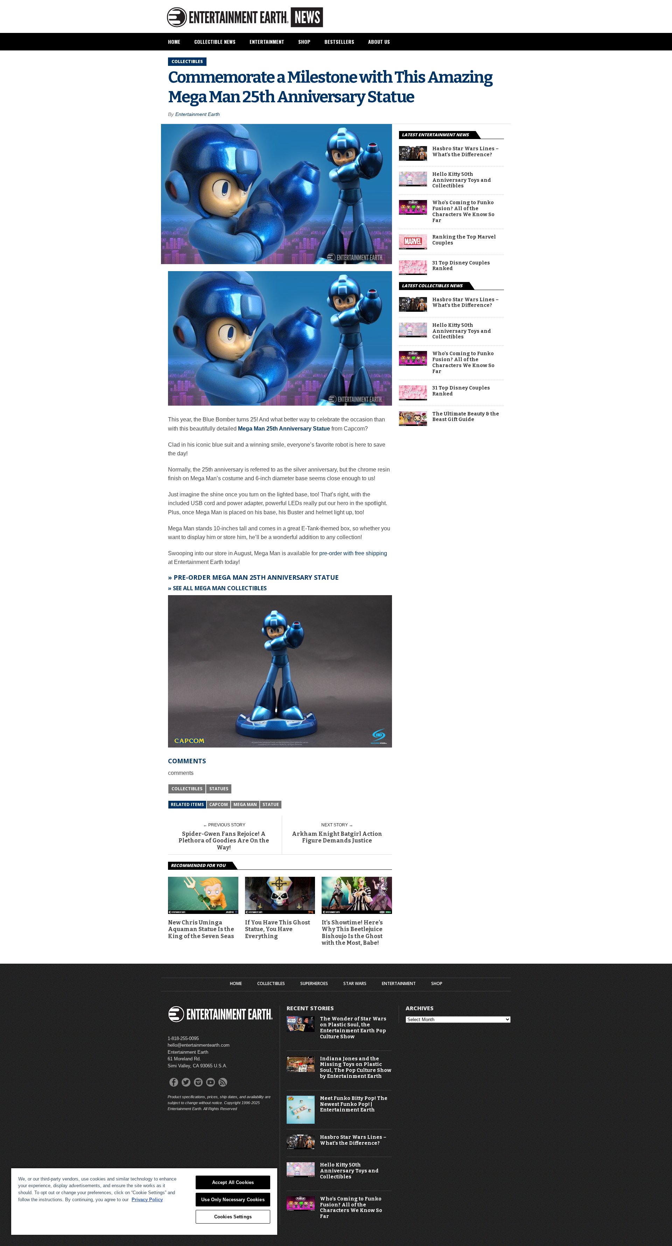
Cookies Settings (233, 1216)
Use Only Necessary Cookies (232, 1199)
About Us (379, 41)
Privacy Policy (147, 1199)
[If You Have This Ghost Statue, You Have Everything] (280, 912)
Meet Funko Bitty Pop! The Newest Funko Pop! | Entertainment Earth (353, 1104)
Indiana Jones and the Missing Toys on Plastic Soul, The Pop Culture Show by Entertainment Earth (355, 1067)
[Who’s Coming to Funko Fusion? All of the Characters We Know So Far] (413, 213)
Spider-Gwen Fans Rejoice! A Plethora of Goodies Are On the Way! (223, 841)
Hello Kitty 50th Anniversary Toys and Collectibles (461, 180)
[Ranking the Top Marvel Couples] (413, 247)
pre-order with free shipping (353, 553)
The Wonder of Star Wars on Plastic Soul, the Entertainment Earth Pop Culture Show (353, 1027)
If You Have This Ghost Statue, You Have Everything (277, 929)
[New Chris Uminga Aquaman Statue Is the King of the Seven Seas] (203, 912)
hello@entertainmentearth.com (199, 1045)
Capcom (218, 804)
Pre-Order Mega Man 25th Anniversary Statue (256, 577)
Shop (304, 41)
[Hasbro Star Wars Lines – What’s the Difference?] (413, 159)
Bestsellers (339, 41)
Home (174, 41)
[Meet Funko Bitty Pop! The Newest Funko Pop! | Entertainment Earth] (301, 1122)
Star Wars (354, 984)
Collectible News (215, 41)
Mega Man (245, 804)
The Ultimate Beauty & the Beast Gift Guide (465, 417)
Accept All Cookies (233, 1182)
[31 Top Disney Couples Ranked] (413, 273)
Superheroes (314, 984)
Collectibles (187, 789)
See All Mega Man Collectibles (220, 588)
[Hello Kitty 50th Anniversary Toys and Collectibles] (413, 184)
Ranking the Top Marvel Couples (464, 240)
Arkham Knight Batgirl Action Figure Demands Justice (337, 837)
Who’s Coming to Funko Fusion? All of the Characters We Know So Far (463, 211)
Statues (218, 789)
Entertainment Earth (197, 114)
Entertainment (267, 41)
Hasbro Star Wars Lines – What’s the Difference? (465, 152)
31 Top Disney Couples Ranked (461, 266)
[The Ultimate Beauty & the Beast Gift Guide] (413, 424)
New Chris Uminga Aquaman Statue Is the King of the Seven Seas (201, 929)
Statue (270, 804)
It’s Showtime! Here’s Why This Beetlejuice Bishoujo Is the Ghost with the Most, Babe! (352, 932)
